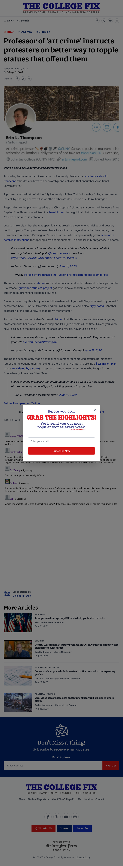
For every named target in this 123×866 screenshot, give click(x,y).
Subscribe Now (61, 450)
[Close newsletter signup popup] (95, 410)
